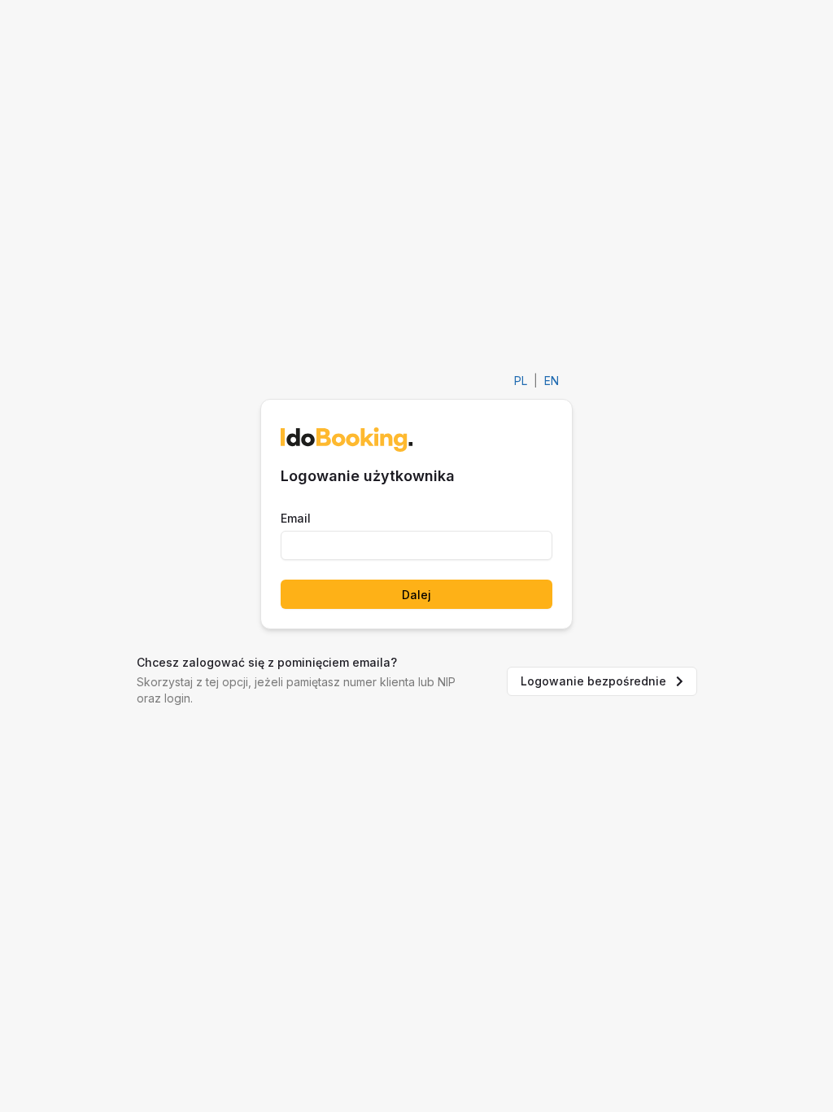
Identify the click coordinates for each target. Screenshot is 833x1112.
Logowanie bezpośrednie (593, 681)
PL (520, 380)
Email (296, 518)
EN (551, 380)
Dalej (416, 595)
